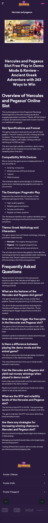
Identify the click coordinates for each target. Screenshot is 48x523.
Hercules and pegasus (22, 12)
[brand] (42, 3)
